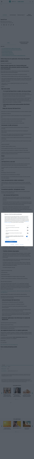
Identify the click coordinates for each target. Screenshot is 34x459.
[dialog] (17, 229)
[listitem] (17, 225)
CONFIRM (11, 241)
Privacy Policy (22, 244)
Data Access (17, 244)
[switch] (27, 227)
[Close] (31, 214)
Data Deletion (12, 244)
